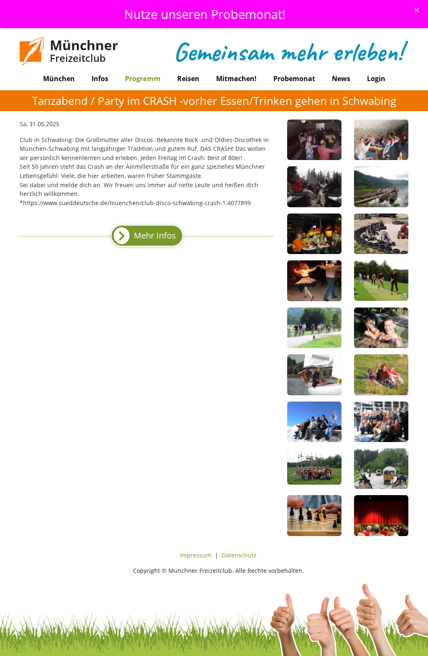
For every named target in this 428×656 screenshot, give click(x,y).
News (341, 78)
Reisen (188, 78)
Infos (100, 78)
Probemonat (294, 78)
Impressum (195, 555)
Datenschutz (239, 555)
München (59, 78)
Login (376, 78)
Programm (142, 78)
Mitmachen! (236, 78)
